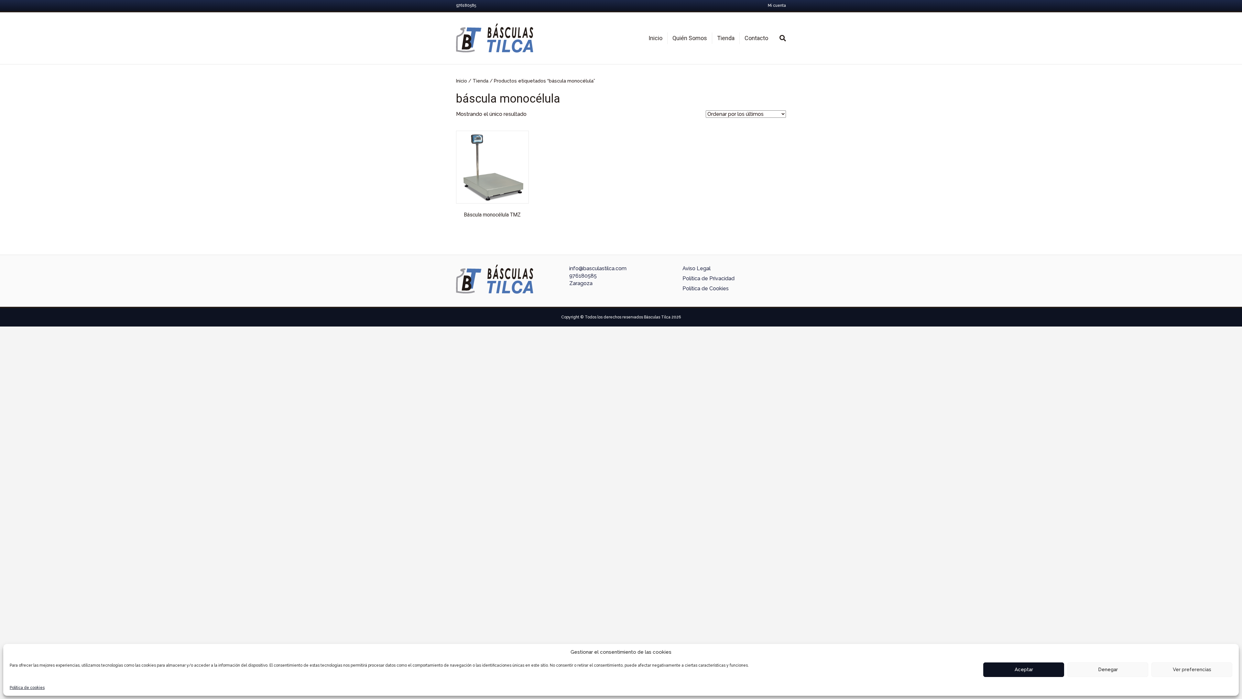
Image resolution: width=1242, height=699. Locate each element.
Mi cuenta (777, 5)
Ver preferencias (1192, 669)
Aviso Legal (696, 268)
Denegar (1108, 669)
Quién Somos (689, 38)
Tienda (726, 38)
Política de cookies (27, 687)
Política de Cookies (705, 288)
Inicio (655, 38)
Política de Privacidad (708, 278)
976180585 (583, 276)
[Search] (779, 38)
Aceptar (1024, 669)
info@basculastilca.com (597, 268)
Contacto (756, 38)
